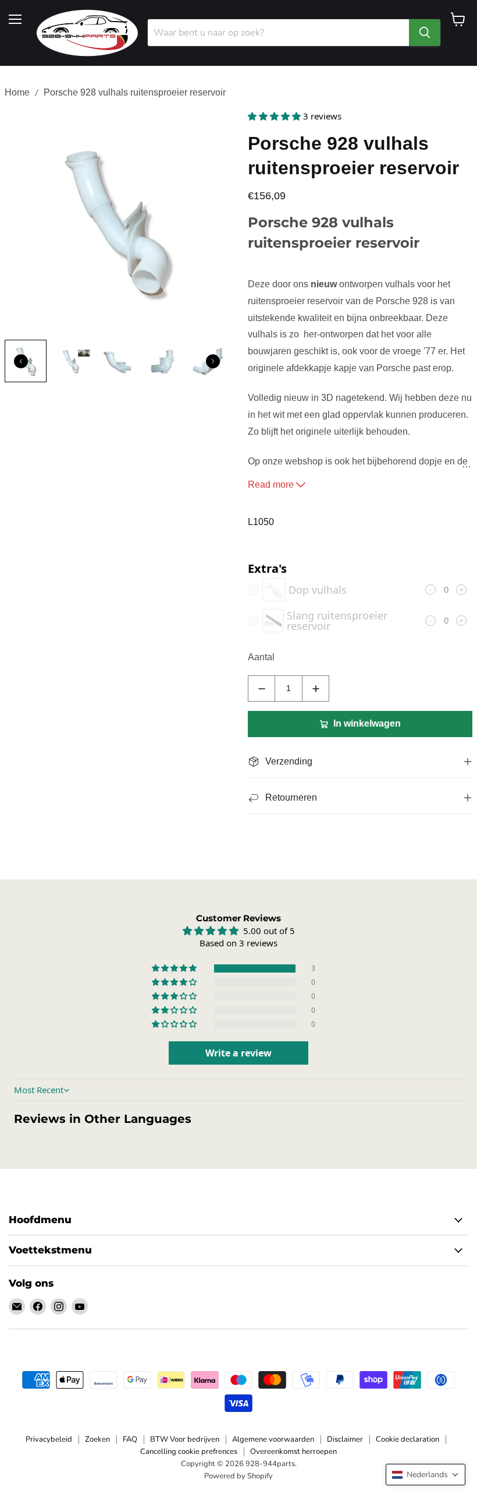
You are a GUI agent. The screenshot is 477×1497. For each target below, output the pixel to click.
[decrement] (261, 688)
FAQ (130, 1439)
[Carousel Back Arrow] (21, 361)
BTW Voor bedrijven (184, 1439)
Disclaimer (345, 1439)
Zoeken (97, 1439)
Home (17, 92)
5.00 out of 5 (269, 930)
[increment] (315, 688)
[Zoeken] (424, 32)
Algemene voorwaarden (273, 1439)
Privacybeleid (49, 1439)
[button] (275, 116)
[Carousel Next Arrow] (213, 361)
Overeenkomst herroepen (293, 1451)
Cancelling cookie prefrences (188, 1451)
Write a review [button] (238, 1053)
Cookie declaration (407, 1439)
